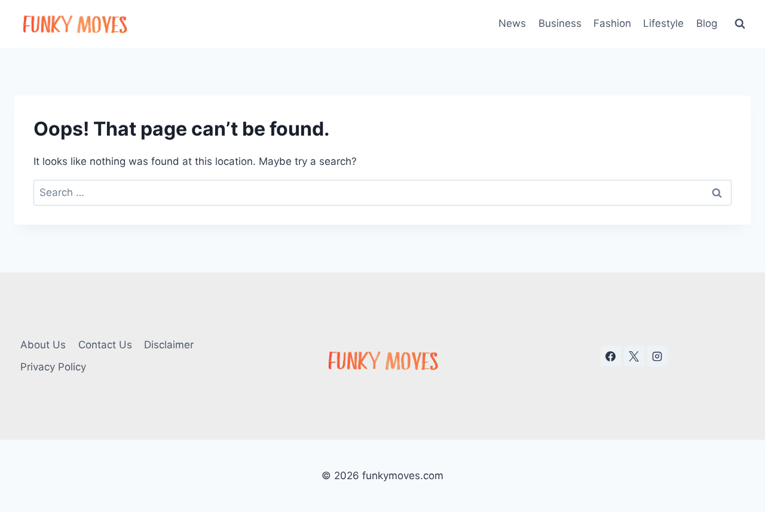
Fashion (612, 23)
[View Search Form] (740, 24)
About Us (43, 345)
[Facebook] (611, 356)
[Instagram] (657, 356)
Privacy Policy (53, 367)
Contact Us (105, 345)
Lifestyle (663, 23)
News (512, 23)
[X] (634, 356)
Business (560, 23)
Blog (706, 23)
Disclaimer (169, 345)
